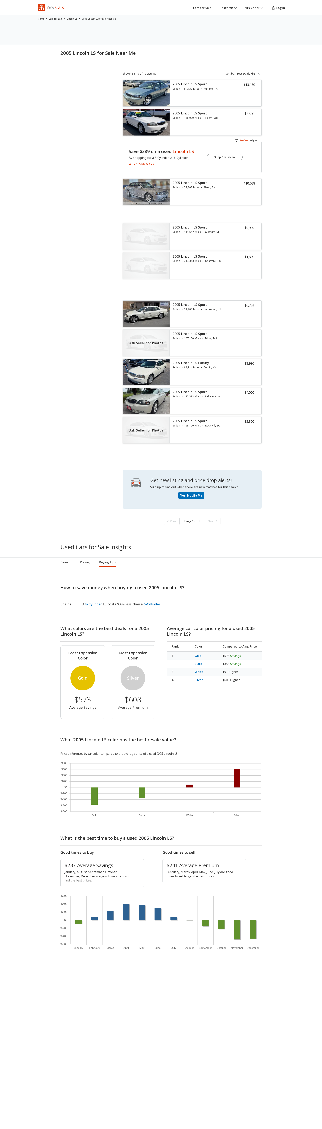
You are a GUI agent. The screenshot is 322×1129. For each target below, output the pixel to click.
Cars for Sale (202, 8)
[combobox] (249, 73)
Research (226, 8)
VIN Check (252, 8)
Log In (280, 8)
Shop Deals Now (224, 157)
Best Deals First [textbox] (246, 73)
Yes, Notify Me (191, 495)
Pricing (85, 562)
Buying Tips (107, 562)
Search (65, 562)
